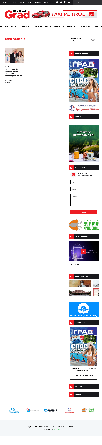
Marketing (22, 2)
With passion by (51, 429)
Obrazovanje (84, 27)
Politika (15, 27)
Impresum (38, 2)
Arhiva (30, 2)
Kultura (38, 27)
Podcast (98, 27)
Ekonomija (27, 27)
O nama (13, 2)
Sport (48, 27)
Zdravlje (71, 27)
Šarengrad (59, 27)
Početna (5, 2)
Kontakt (46, 2)
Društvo (4, 27)
